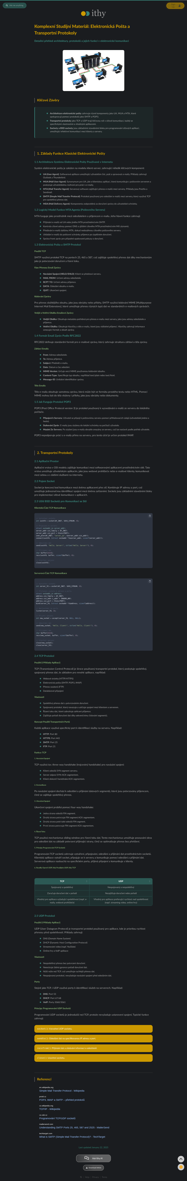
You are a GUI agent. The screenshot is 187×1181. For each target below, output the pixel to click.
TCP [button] (62, 881)
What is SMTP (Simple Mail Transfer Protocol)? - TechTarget (72, 1136)
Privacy (95, 1177)
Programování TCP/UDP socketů (57, 1118)
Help (87, 1177)
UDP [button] (121, 881)
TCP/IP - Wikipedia (49, 1109)
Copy (150, 516)
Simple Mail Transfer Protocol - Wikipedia (61, 1090)
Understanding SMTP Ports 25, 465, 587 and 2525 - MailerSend (74, 1127)
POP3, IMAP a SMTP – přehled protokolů (62, 1100)
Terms (104, 1177)
